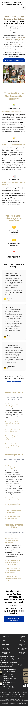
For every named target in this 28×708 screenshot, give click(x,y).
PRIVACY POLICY (14, 692)
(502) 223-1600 (11, 678)
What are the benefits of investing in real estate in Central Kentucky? (14, 570)
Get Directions (6, 680)
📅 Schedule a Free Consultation (14, 60)
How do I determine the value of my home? (14, 405)
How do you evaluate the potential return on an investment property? (14, 562)
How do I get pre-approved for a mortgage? (14, 467)
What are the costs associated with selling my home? (14, 446)
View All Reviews (14, 381)
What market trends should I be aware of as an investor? (14, 578)
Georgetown (8, 665)
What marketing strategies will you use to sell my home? (14, 437)
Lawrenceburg (17, 665)
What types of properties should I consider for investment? (14, 540)
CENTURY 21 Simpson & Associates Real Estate (12, 3)
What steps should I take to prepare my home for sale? (14, 423)
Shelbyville (3, 666)
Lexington (24, 665)
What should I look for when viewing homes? (14, 499)
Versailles (9, 666)
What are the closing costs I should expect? (14, 511)
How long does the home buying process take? (14, 517)
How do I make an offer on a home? (14, 505)
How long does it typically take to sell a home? (14, 430)
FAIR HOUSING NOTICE (18, 694)
